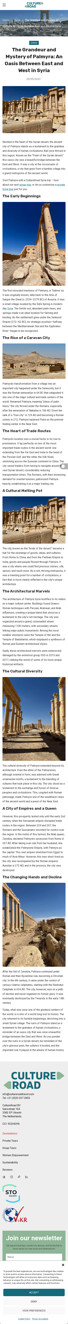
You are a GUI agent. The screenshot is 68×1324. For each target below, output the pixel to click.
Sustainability (10, 1162)
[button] (63, 1265)
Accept (34, 1292)
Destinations (9, 1133)
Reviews (7, 1169)
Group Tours (9, 1148)
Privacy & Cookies (40, 1319)
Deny (34, 1301)
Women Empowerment (15, 1155)
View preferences (34, 1310)
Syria (17, 20)
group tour (25, 184)
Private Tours (10, 1140)
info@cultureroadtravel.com (18, 1094)
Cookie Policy (24, 1319)
